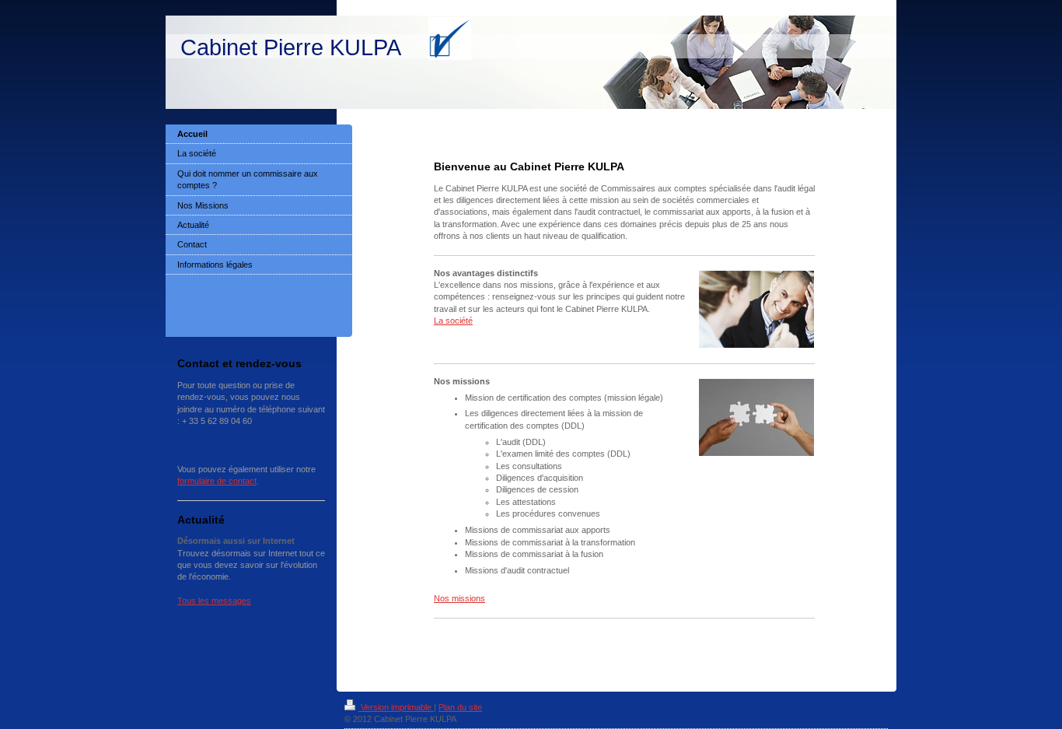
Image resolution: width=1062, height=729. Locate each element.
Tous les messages (214, 600)
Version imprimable (396, 707)
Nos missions (459, 598)
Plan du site (460, 707)
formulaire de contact (217, 480)
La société (453, 320)
